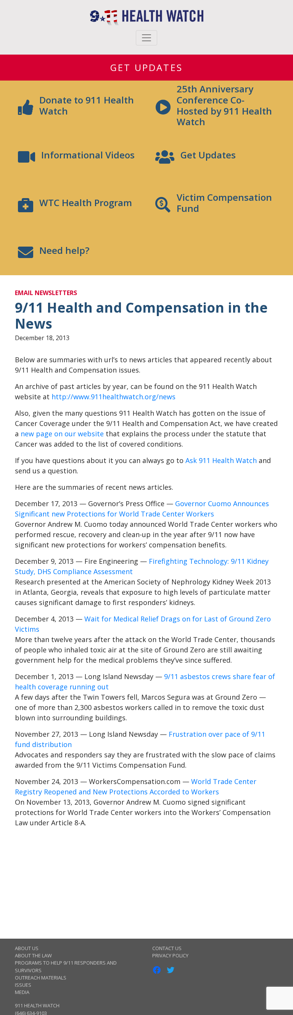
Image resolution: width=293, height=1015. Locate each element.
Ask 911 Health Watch (221, 460)
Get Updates (146, 67)
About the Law (33, 955)
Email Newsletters (46, 293)
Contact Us (167, 948)
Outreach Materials (40, 977)
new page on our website (62, 433)
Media (22, 992)
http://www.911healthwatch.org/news (113, 396)
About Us (27, 948)
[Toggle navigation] (146, 37)
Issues (23, 984)
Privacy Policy (170, 955)
